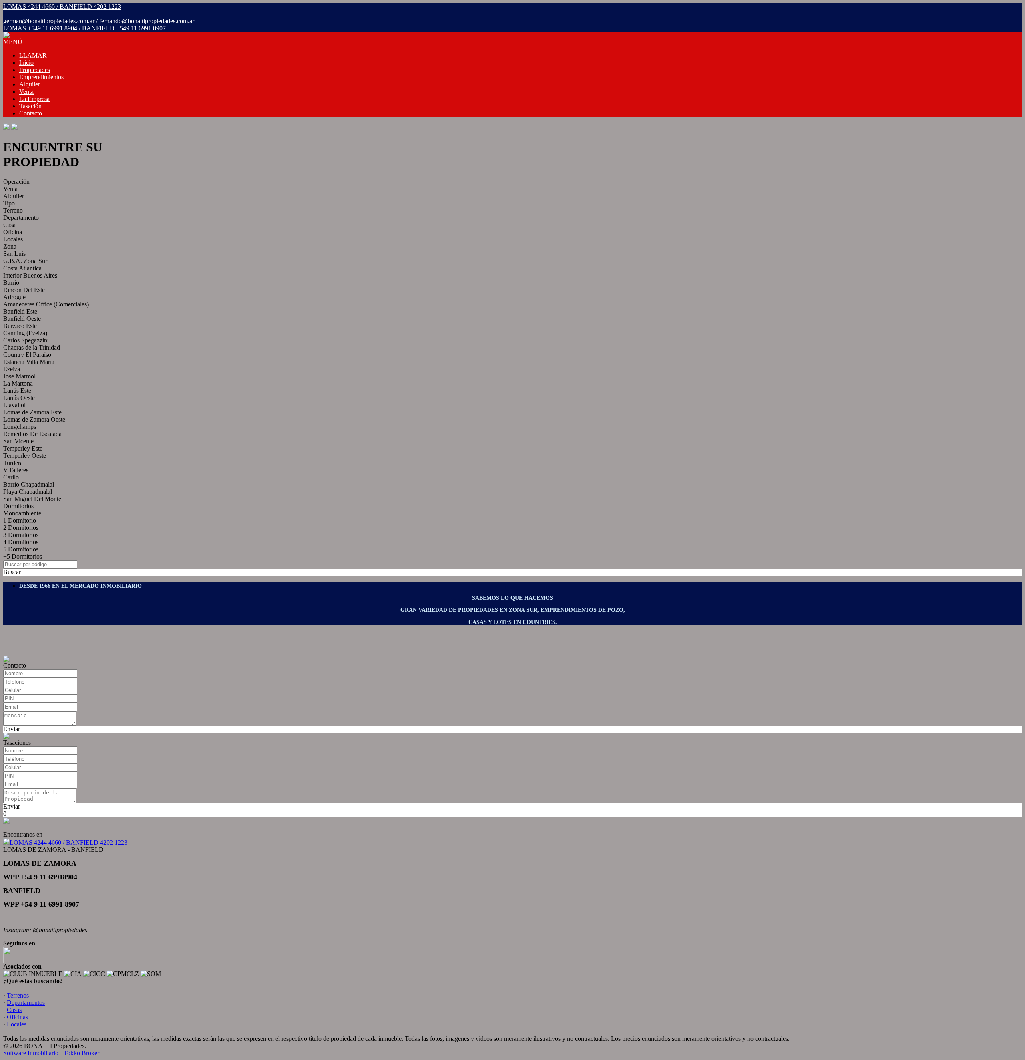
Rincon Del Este (24, 289)
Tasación (30, 106)
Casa (9, 224)
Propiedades (34, 69)
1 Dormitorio (19, 520)
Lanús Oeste (19, 397)
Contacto (30, 113)
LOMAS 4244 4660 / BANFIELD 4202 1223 (68, 842)
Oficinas (17, 1017)
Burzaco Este (20, 325)
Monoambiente (22, 513)
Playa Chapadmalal (27, 491)
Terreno (13, 210)
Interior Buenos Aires (30, 275)
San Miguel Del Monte (32, 498)
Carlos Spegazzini (26, 340)
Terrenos (18, 995)
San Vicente (18, 441)
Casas (14, 1009)
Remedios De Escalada (32, 433)
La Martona (18, 383)
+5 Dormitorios (22, 556)
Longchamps (19, 426)
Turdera (13, 462)
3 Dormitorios (20, 534)
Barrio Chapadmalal (28, 484)
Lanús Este (17, 390)
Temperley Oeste (24, 455)
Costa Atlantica (22, 268)
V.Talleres (15, 470)
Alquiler (29, 84)
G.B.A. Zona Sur (25, 260)
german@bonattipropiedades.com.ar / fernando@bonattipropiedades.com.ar (98, 21)
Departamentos (26, 1002)
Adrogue (14, 297)
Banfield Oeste (22, 318)
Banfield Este (20, 311)
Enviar (11, 729)
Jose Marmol (19, 376)
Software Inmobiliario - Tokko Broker (51, 1053)
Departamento (21, 217)
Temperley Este (22, 448)
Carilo (11, 477)
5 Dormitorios (20, 549)
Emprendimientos (41, 77)
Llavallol (14, 405)
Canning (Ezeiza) (25, 333)
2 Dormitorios (20, 527)
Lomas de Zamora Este (32, 412)
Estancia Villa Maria (28, 361)
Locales (13, 239)
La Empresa (34, 98)
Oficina (12, 232)
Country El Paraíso (27, 354)
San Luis (14, 253)
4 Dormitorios (20, 542)
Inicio (26, 62)
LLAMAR (33, 55)
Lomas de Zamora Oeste (34, 419)
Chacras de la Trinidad (31, 347)
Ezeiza (11, 369)
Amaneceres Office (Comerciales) (46, 304)
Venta (26, 91)
